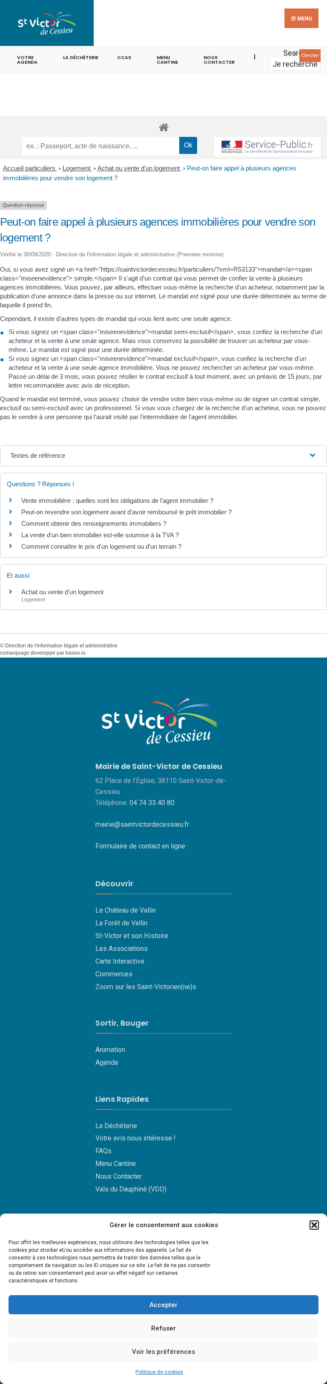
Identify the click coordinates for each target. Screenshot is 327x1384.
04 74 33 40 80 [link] (152, 803)
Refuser (163, 1328)
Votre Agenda (27, 59)
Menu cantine (167, 59)
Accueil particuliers (30, 168)
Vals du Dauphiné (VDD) (130, 1189)
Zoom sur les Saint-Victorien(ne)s (145, 987)
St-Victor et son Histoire (131, 936)
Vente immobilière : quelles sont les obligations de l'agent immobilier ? (117, 500)
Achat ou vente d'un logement (139, 168)
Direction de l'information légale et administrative (61, 646)
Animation (110, 1050)
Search (295, 52)
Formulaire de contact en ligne (140, 846)
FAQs (103, 1151)
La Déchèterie (80, 57)
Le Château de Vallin (125, 910)
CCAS (124, 57)
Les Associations (121, 948)
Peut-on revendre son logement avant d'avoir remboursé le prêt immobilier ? (126, 512)
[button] (314, 1225)
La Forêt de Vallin (121, 923)
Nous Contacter (118, 1176)
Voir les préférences (163, 1352)
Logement (77, 168)
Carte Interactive (119, 961)
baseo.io (76, 653)
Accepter (163, 1305)
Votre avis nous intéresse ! (135, 1138)
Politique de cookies (159, 1372)
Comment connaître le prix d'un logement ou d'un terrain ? (101, 546)
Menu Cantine (115, 1164)
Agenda (106, 1062)
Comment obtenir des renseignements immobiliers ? (93, 523)
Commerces (113, 974)
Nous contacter (219, 59)
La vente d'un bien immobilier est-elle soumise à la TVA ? (100, 535)
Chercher (310, 55)
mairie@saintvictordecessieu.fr (142, 824)
